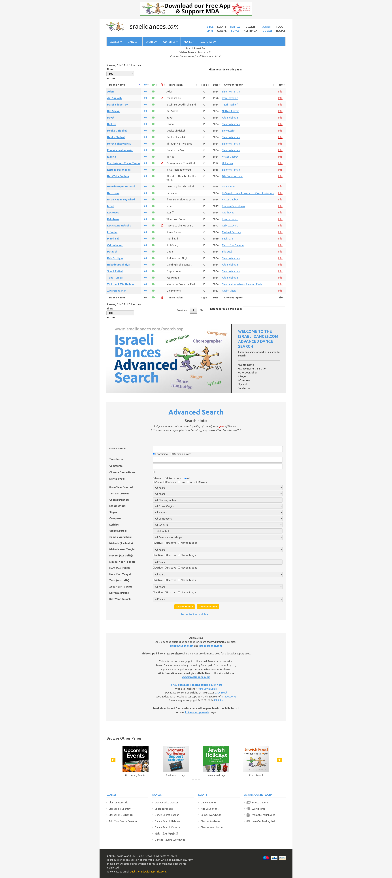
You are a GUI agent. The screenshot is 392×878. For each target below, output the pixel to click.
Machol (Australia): (121, 555)
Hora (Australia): (119, 567)
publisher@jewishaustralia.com (148, 871)
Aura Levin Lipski (207, 688)
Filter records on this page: (225, 69)
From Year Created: (121, 487)
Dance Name (117, 84)
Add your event (210, 808)
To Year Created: (119, 493)
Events (150, 41)
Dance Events (209, 802)
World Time (258, 808)
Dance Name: (117, 448)
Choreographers (164, 808)
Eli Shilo (218, 700)
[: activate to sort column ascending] (145, 84)
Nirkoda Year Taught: (122, 549)
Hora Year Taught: (120, 574)
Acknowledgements (197, 712)
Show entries (110, 74)
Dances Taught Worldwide (170, 839)
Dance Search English (167, 814)
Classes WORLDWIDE (121, 814)
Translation (175, 84)
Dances (133, 41)
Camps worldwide (211, 814)
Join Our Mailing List (262, 821)
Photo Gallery (259, 802)
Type (204, 84)
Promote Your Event (262, 814)
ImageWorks (228, 696)
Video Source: (117, 530)
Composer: (115, 518)
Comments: (116, 465)
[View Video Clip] (153, 91)
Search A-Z (207, 41)
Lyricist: (114, 524)
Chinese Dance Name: (122, 472)
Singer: (113, 512)
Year (215, 84)
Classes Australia (118, 802)
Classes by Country (119, 808)
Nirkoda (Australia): (121, 543)
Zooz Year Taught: (120, 586)
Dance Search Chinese (167, 827)
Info (280, 84)
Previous (182, 310)
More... (188, 41)
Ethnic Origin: (117, 505)
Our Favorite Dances (166, 802)
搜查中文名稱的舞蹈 (166, 833)
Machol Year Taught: (122, 561)
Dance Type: (116, 478)
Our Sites (169, 41)
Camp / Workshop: (120, 536)
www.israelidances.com (196, 676)
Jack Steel (221, 692)
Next (203, 310)
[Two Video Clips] (153, 193)
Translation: (116, 459)
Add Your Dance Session (123, 821)
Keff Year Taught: (120, 598)
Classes (114, 41)
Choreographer (233, 84)
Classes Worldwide (212, 827)
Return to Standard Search (196, 614)
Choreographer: (119, 499)
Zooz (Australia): (119, 580)
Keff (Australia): (119, 592)
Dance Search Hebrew (167, 821)
